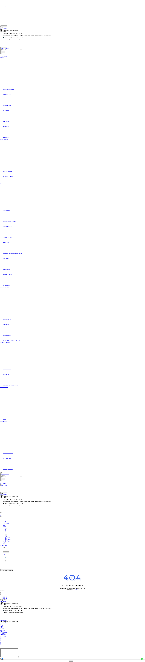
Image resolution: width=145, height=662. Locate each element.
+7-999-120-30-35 (3, 22)
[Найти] (4, 52)
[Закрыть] (1, 516)
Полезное (2, 639)
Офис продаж (3, 638)
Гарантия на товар (4, 644)
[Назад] (6, 528)
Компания (2, 628)
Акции (1, 625)
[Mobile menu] (1, 484)
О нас (4, 10)
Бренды (1, 626)
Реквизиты (2, 637)
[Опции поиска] (1, 50)
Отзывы (4, 13)
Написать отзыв (3, 632)
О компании (2, 630)
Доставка (4, 4)
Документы (2, 633)
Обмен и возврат (6, 12)
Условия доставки (3, 643)
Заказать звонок (3, 26)
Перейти (2, 659)
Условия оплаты (3, 642)
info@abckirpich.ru (3, 28)
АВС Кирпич (3, 622)
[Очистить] (21, 49)
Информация (2, 634)
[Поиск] (1, 512)
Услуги (1, 627)
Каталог (2, 624)
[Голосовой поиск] (1, 52)
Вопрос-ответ (3, 636)
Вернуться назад (70, 589)
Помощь (2, 640)
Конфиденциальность (4, 647)
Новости (4, 11)
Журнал (4, 14)
